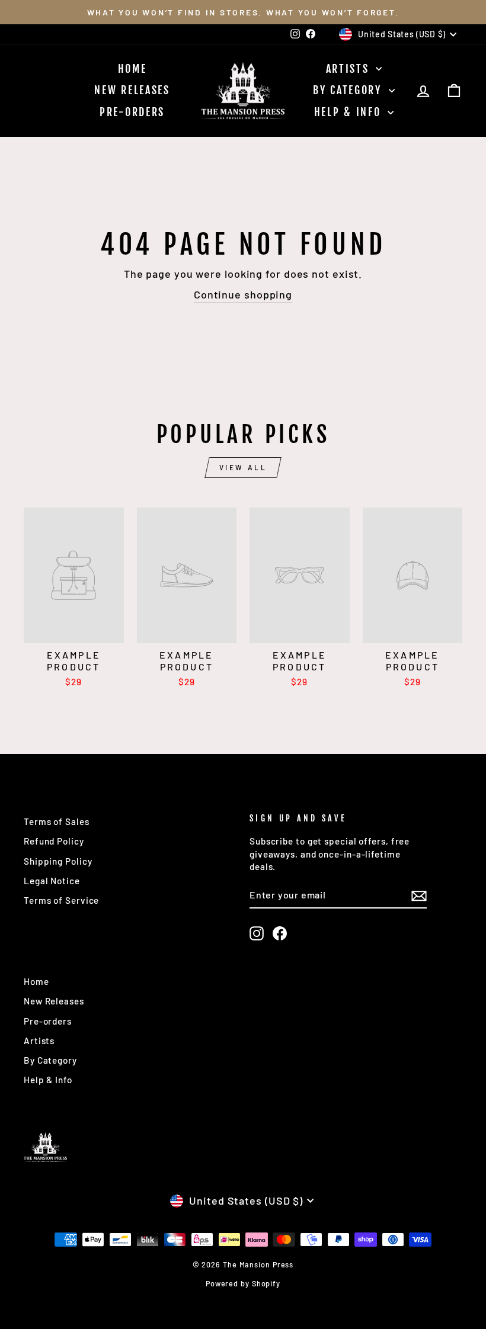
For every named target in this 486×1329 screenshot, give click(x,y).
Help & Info (349, 111)
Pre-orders (132, 111)
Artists (349, 68)
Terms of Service (61, 900)
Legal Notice (52, 880)
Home (132, 68)
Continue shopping (243, 294)
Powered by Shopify (243, 1283)
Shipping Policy (58, 861)
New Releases (132, 90)
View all (243, 467)
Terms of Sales (56, 821)
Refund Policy (54, 841)
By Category (349, 90)
